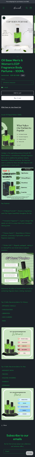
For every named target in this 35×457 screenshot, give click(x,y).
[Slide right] (21, 57)
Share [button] (5, 425)
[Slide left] (14, 57)
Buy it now (17, 98)
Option (3, 79)
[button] (4, 8)
